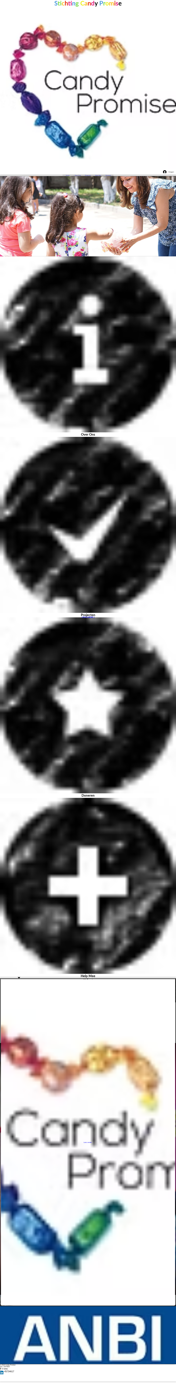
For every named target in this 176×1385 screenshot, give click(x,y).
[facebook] (88, 1369)
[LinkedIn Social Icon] (88, 1372)
